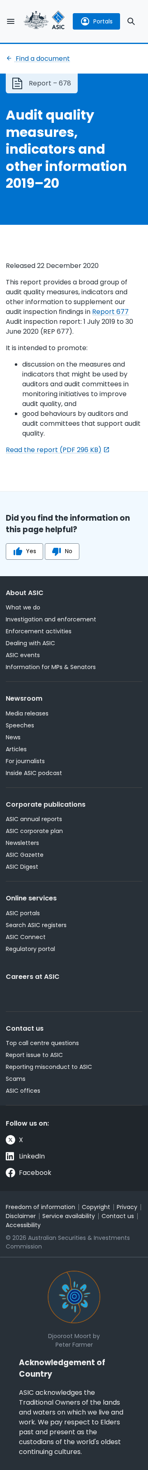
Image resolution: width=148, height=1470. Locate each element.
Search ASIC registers (36, 925)
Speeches (20, 725)
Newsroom (24, 698)
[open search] (131, 21)
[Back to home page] (44, 21)
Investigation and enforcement (51, 619)
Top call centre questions (42, 1043)
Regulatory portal (30, 949)
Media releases (27, 713)
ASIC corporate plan (34, 831)
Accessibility (23, 1225)
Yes (31, 551)
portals (103, 21)
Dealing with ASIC (30, 643)
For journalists (25, 761)
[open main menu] (11, 21)
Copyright (96, 1207)
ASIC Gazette (25, 855)
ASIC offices (23, 1091)
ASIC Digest (22, 867)
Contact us (25, 1028)
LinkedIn (32, 1156)
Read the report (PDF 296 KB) (54, 450)
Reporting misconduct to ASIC (49, 1067)
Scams (15, 1079)
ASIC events (23, 655)
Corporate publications (46, 804)
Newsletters (22, 843)
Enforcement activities (39, 631)
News (13, 737)
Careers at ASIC (33, 976)
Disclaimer (21, 1216)
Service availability (68, 1216)
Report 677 (110, 311)
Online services (31, 898)
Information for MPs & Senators (51, 667)
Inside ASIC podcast (34, 773)
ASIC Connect (26, 937)
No (68, 551)
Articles (16, 749)
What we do (23, 607)
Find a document (42, 58)
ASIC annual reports (34, 819)
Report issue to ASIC (34, 1055)
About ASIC (25, 593)
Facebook (35, 1172)
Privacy (127, 1207)
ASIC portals (23, 913)
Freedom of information (40, 1207)
